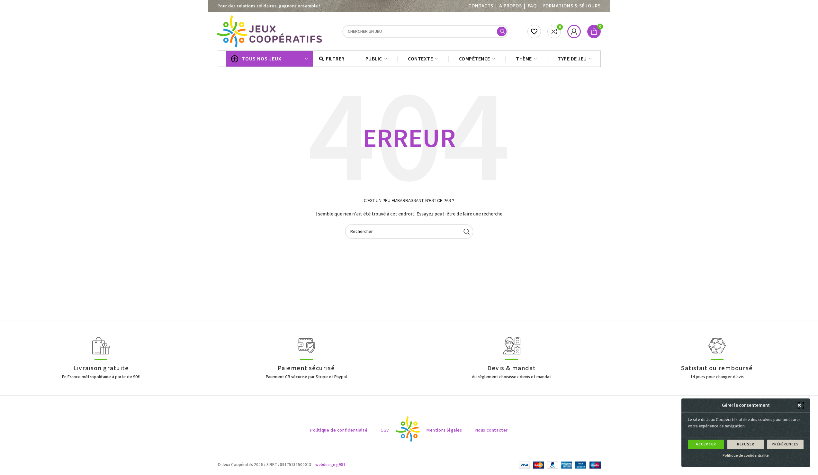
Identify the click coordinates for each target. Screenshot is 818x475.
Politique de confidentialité (746, 455)
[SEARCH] (502, 31)
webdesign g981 (330, 465)
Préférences (785, 444)
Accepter (706, 444)
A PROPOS (510, 6)
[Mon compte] (574, 31)
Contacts (480, 6)
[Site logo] (270, 31)
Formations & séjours (572, 6)
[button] (800, 405)
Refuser (745, 444)
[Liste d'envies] (534, 31)
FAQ (532, 6)
